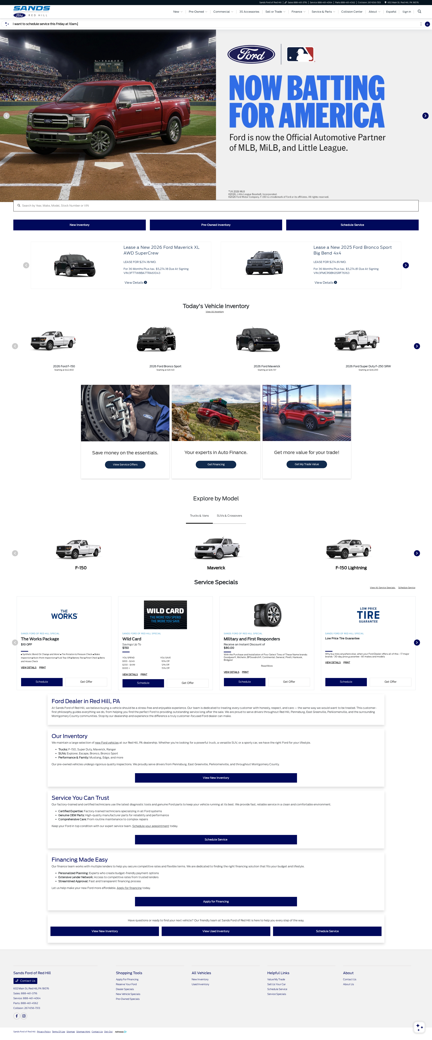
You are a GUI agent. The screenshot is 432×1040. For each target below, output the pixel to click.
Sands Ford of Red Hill (24, 1031)
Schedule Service (406, 587)
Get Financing (216, 464)
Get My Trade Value (307, 464)
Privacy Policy (44, 1031)
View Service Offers (125, 464)
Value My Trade (276, 979)
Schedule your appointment (150, 826)
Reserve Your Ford (126, 984)
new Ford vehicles (107, 742)
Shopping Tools (129, 973)
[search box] (216, 204)
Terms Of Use (58, 1031)
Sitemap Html (83, 1031)
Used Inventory (200, 984)
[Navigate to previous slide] (2, 115)
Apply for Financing (216, 901)
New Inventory (200, 979)
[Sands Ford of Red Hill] (42, 11)
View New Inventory (216, 777)
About (348, 973)
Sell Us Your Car (276, 984)
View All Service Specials (383, 587)
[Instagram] (23, 1016)
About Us (348, 984)
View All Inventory (215, 311)
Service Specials (276, 994)
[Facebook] (16, 1016)
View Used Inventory (215, 931)
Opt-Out (108, 1031)
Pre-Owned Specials (128, 999)
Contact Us (27, 980)
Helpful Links (278, 973)
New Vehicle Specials (128, 994)
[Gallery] (216, 115)
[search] (419, 12)
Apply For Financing (127, 979)
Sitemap (70, 1031)
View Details (134, 282)
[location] (385, 2)
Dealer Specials (125, 989)
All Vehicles (201, 973)
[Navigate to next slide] (429, 115)
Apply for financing (129, 888)
